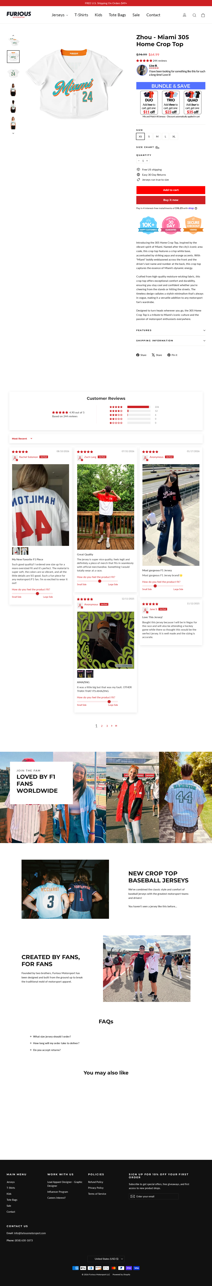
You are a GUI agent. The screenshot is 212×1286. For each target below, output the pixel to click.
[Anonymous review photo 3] (90, 674)
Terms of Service (97, 1193)
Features (144, 330)
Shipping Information (154, 340)
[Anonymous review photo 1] (171, 515)
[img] (20, 451)
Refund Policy (95, 1181)
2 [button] (102, 725)
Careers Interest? (56, 1197)
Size (139, 130)
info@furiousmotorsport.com (30, 1233)
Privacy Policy (96, 1187)
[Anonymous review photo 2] (81, 674)
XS (140, 136)
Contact (153, 14)
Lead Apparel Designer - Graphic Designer (64, 1183)
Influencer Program (57, 1191)
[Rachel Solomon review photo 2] (16, 551)
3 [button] (107, 725)
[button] (144, 60)
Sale (136, 14)
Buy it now (170, 200)
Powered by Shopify (121, 1274)
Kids (98, 14)
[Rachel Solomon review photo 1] (40, 505)
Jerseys (58, 14)
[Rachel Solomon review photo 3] (24, 551)
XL (173, 136)
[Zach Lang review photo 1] (105, 507)
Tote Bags (117, 14)
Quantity (143, 155)
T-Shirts (81, 14)
